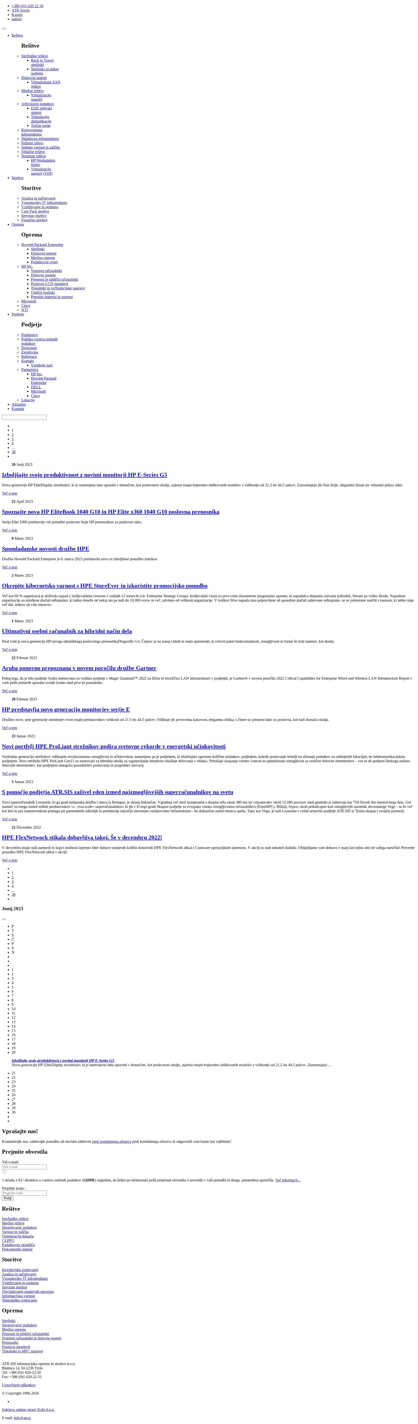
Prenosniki (10, 1342)
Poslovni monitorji (16, 1347)
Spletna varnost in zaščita (40, 147)
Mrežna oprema (43, 258)
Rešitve (17, 35)
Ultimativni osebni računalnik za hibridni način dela (67, 631)
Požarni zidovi (32, 143)
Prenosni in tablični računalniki (54, 279)
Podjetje (18, 314)
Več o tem (9, 493)
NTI (24, 310)
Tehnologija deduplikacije (41, 119)
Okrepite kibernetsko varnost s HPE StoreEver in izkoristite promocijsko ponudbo (105, 586)
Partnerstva (29, 369)
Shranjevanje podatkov (19, 1227)
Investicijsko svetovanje (20, 1270)
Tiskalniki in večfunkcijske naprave (58, 288)
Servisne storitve (33, 216)
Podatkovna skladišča (18, 1245)
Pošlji (8, 1198)
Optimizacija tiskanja (18, 1236)
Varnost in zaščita (15, 1232)
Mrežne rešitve (32, 91)
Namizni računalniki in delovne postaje (31, 1338)
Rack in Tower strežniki (42, 62)
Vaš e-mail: (10, 1162)
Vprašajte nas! (42, 365)
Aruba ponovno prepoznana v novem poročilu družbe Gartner (79, 668)
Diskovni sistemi (34, 78)
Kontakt (27, 361)
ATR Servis (21, 10)
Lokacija (28, 400)
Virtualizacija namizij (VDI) (41, 171)
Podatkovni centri (44, 262)
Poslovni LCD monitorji (49, 284)
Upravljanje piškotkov (19, 1385)
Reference (29, 356)
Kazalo (17, 15)
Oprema (18, 224)
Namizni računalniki (46, 271)
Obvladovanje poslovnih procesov (28, 1291)
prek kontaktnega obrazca (111, 1141)
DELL (36, 387)
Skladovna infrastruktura (40, 139)
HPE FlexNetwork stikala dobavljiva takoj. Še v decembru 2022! (82, 837)
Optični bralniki (43, 292)
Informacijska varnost (18, 1296)
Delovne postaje (43, 275)
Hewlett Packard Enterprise (42, 245)
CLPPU (8, 1240)
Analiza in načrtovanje (38, 198)
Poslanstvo (29, 335)
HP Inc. (27, 266)
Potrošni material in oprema (52, 297)
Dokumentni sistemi (17, 1249)
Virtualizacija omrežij (41, 97)
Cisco (25, 305)
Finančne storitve (34, 220)
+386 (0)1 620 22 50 (27, 6)
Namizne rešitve (33, 156)
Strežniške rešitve (34, 56)
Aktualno (19, 404)
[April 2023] (4, 919)
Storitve (17, 178)
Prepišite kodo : (14, 1188)
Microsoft (28, 301)
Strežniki (38, 249)
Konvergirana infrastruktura (31, 132)
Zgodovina (29, 352)
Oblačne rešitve (33, 152)
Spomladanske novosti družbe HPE (45, 549)
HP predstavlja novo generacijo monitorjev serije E (66, 709)
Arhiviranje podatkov (37, 104)
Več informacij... (287, 1180)
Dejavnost (29, 348)
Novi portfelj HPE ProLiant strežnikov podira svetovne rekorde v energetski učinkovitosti (114, 746)
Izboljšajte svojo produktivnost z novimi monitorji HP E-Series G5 (84, 475)
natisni (17, 19)
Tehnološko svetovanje (19, 1300)
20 (171, 1058)
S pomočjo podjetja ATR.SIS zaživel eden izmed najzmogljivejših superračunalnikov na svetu (117, 792)
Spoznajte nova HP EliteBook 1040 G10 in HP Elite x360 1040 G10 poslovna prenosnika (110, 512)
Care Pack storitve (35, 211)
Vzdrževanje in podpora (39, 207)
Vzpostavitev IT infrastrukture (44, 203)
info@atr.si (22, 1418)
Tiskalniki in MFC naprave (22, 1351)
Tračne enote (41, 125)
